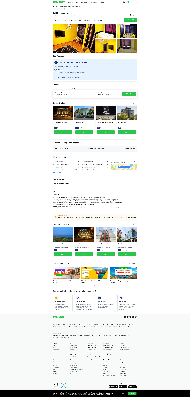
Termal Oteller (65, 335)
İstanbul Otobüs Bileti (91, 345)
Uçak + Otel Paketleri (74, 356)
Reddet (64, 394)
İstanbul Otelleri (73, 345)
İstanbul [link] (65, 6)
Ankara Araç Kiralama (108, 347)
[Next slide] (136, 103)
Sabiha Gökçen (123, 345)
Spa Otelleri (98, 335)
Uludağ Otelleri (105, 324)
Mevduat (55, 373)
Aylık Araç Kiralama (107, 353)
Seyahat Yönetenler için (92, 364)
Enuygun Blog (123, 362)
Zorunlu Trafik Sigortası (75, 364)
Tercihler (122, 393)
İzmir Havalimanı (123, 351)
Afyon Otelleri (127, 326)
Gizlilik (121, 377)
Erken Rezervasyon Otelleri (76, 335)
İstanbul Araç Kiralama (108, 345)
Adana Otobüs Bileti (91, 353)
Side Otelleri (81, 324)
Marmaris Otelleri (74, 353)
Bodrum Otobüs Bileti (91, 351)
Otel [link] (56, 6)
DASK (71, 373)
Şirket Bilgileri (106, 365)
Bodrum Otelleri (73, 349)
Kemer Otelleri (73, 324)
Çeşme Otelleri (65, 324)
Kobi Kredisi (56, 369)
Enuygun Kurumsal (91, 359)
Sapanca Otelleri (118, 326)
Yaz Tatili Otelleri (66, 337)
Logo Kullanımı (106, 371)
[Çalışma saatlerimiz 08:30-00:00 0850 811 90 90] (124, 1)
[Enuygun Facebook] (125, 317)
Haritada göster (125, 167)
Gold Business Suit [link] (76, 6)
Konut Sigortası (73, 371)
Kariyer (105, 369)
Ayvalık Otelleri (76, 326)
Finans (55, 359)
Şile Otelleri (101, 326)
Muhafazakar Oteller (89, 335)
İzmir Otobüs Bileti (91, 349)
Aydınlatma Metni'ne (108, 393)
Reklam (105, 367)
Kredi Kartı (55, 371)
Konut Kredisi (56, 365)
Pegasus (55, 347)
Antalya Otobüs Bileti (91, 354)
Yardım (121, 365)
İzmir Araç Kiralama (107, 349)
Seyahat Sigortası (74, 365)
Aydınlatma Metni (124, 373)
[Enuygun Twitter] (130, 317)
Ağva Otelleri (113, 324)
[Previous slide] (134, 103)
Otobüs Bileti (90, 343)
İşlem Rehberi (123, 367)
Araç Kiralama (106, 343)
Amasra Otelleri (67, 326)
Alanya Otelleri (56, 324)
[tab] (57, 20)
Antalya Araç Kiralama (108, 351)
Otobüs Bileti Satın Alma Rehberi (94, 356)
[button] (95, 38)
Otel (71, 343)
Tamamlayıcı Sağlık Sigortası (76, 369)
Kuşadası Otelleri (93, 326)
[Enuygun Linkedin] (133, 317)
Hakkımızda (106, 362)
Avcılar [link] (69, 6)
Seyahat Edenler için (91, 362)
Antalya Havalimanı (124, 349)
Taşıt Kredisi (56, 367)
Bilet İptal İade (123, 371)
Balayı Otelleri (56, 335)
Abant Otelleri (131, 324)
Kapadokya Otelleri (57, 326)
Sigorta (72, 359)
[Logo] (59, 2)
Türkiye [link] (60, 6)
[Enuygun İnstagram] (128, 317)
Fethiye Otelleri (73, 354)
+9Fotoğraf (128, 46)
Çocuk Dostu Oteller (107, 335)
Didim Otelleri (89, 324)
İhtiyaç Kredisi (56, 362)
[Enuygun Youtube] (136, 317)
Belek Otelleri (85, 326)
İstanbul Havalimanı (124, 347)
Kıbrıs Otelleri (97, 324)
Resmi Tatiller (123, 369)
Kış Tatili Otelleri (56, 337)
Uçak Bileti (56, 343)
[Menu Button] (107, 2)
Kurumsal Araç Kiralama (108, 354)
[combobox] (76, 94)
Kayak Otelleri (125, 335)
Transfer (122, 343)
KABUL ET (132, 393)
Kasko (71, 362)
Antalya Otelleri (73, 347)
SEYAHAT (58, 69)
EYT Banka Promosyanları (59, 364)
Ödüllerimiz (105, 373)
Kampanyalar (123, 364)
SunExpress (56, 349)
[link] (53, 6)
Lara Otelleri (56, 329)
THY (54, 345)
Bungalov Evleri (117, 335)
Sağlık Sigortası (73, 367)
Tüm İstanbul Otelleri (59, 9)
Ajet (54, 351)
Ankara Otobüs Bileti (91, 347)
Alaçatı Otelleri (109, 326)
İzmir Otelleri (73, 351)
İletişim (104, 364)
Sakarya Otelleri (122, 324)
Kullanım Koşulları (124, 375)
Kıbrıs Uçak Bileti (57, 353)
